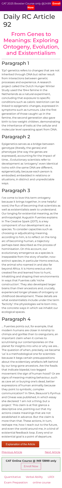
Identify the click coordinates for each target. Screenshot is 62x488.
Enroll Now (31, 466)
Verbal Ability (34, 476)
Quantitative (12, 476)
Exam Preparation (16, 482)
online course (42, 482)
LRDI (51, 476)
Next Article (52, 452)
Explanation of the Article (20, 444)
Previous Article (12, 452)
